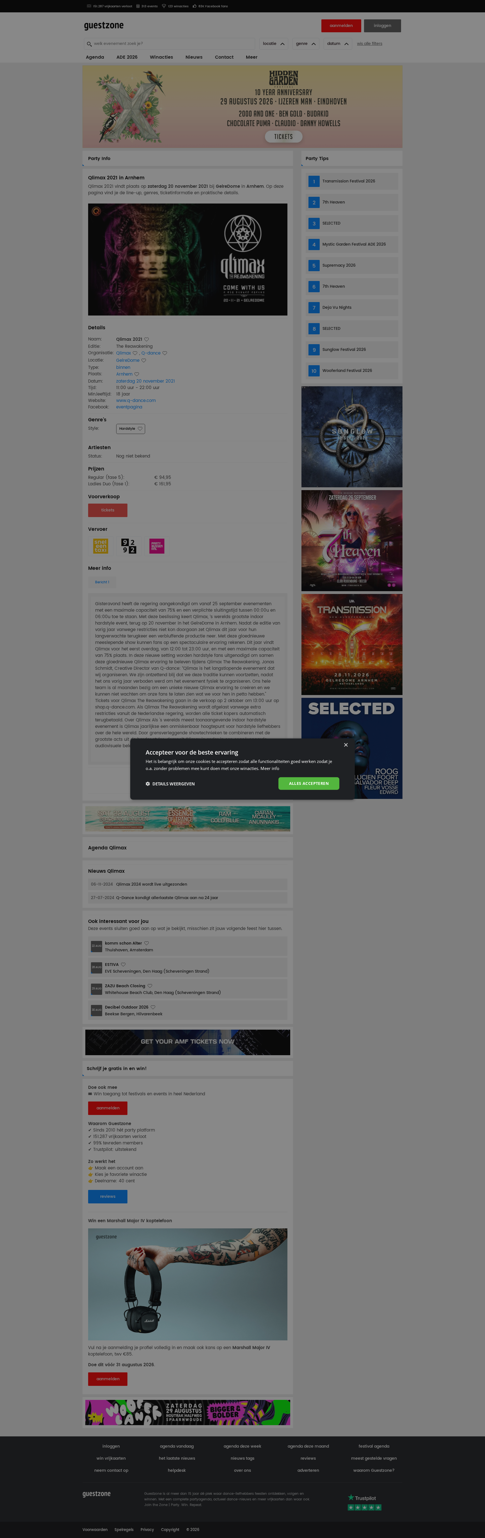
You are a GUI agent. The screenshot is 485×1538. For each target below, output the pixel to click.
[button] (170, 783)
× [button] (346, 745)
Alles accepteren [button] (309, 783)
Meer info (269, 768)
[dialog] (242, 769)
